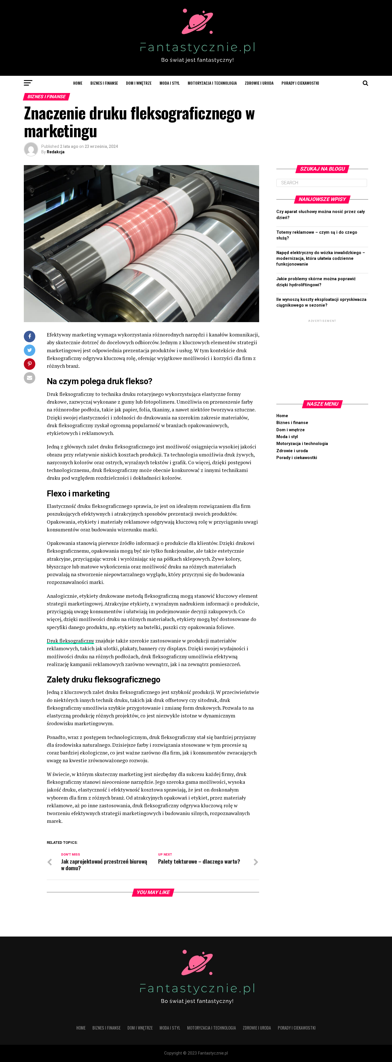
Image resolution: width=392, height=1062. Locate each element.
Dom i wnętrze (139, 83)
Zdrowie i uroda (259, 83)
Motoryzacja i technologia (212, 83)
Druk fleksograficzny (70, 640)
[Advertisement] (322, 359)
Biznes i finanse (104, 83)
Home (77, 83)
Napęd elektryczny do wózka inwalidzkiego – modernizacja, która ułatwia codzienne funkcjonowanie (320, 258)
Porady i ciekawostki (300, 83)
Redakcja (56, 152)
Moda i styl (170, 83)
